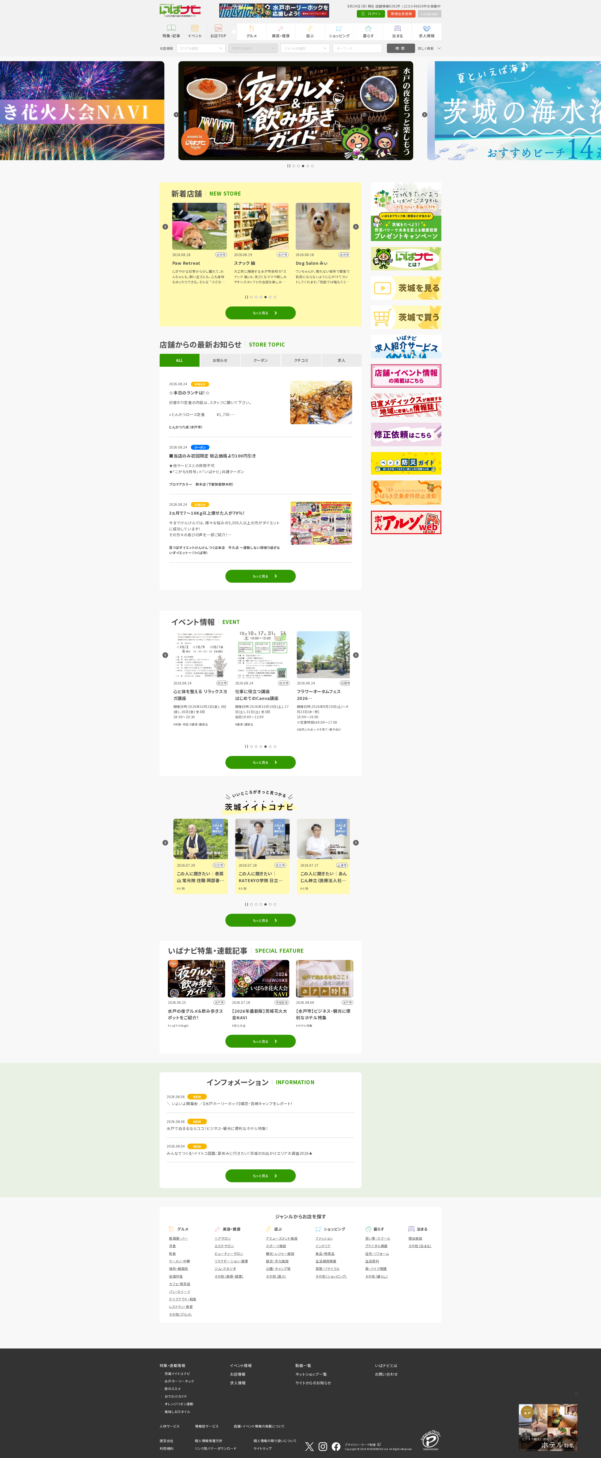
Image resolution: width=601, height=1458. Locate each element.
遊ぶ (310, 35)
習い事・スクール (377, 1238)
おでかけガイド (176, 1396)
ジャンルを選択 (294, 48)
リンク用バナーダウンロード (215, 1448)
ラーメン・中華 (179, 1261)
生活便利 (372, 1261)
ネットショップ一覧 (311, 1374)
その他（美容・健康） (229, 1276)
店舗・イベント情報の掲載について (259, 1426)
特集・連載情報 (172, 1365)
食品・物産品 (325, 1253)
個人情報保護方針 (209, 1440)
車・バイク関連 (376, 1268)
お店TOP (218, 35)
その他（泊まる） (420, 1245)
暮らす (368, 35)
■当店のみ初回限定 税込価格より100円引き (212, 456)
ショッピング (339, 35)
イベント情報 (241, 1365)
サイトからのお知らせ (313, 1383)
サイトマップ (263, 1448)
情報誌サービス (207, 1426)
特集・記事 (171, 35)
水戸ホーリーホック (179, 1381)
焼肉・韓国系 (178, 1268)
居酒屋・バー (178, 1238)
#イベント (305, 888)
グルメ (251, 35)
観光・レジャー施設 (280, 1253)
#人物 (179, 888)
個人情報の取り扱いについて (275, 1440)
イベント (195, 35)
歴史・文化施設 (277, 1261)
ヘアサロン (223, 1238)
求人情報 (427, 35)
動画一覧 (303, 1365)
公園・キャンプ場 (278, 1268)
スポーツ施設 (276, 1245)
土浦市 (278, 865)
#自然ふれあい (243, 729)
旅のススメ (173, 1388)
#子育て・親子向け (266, 729)
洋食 (172, 1245)
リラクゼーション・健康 (231, 1261)
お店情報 (238, 1374)
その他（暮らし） (376, 1276)
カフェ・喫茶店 (179, 1283)
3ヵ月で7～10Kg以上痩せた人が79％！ (207, 513)
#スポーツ (305, 893)
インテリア (323, 1245)
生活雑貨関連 (326, 1261)
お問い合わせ (386, 1374)
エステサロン (224, 1245)
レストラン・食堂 (181, 1306)
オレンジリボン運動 (179, 1403)
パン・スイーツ (179, 1291)
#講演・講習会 (181, 724)
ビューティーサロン (229, 1253)
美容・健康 (281, 35)
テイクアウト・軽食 (182, 1299)
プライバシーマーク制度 (360, 1445)
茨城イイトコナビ (177, 1373)
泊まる (397, 35)
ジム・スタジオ (225, 1268)
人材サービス (170, 1426)
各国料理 (176, 1276)
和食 (172, 1253)
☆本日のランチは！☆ (189, 392)
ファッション (324, 1238)
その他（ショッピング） (331, 1276)
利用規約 (166, 1448)
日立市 (216, 865)
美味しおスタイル (177, 1411)
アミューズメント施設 (281, 1238)
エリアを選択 (189, 48)
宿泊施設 (415, 1238)
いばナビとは (386, 1365)
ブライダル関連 (376, 1245)
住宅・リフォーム (377, 1253)
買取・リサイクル (327, 1268)
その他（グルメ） (180, 1314)
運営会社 (166, 1440)
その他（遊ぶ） (276, 1276)
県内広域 (339, 865)
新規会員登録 (401, 13)
